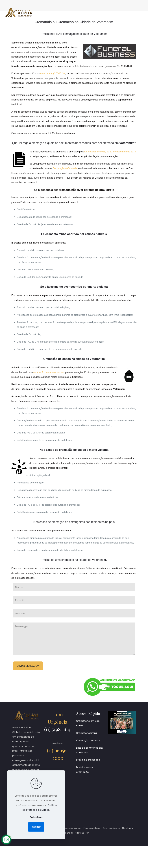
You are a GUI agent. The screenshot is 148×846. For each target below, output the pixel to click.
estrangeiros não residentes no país (92, 521)
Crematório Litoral (86, 733)
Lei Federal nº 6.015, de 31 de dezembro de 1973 (110, 151)
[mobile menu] (142, 13)
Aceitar (36, 827)
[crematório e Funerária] (19, 12)
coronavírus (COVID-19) (52, 73)
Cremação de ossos (88, 740)
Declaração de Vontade (65, 168)
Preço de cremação (88, 760)
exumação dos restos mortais (48, 372)
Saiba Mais (36, 817)
